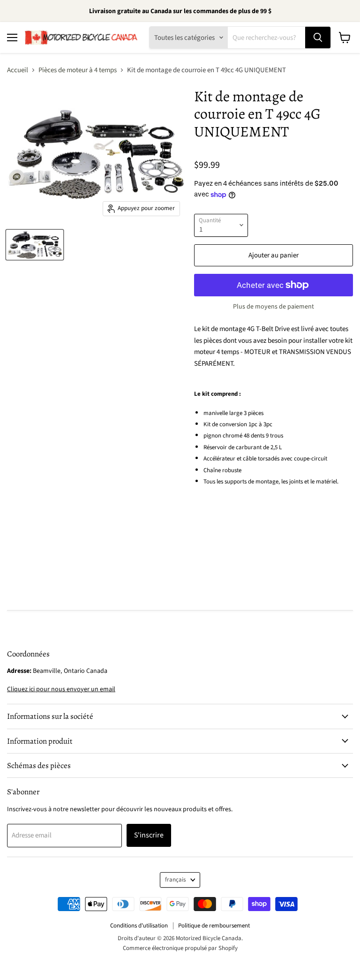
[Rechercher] (317, 37)
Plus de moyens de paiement (273, 306)
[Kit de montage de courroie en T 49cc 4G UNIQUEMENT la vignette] (34, 245)
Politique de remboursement (214, 925)
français (175, 879)
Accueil (17, 70)
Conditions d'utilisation (139, 925)
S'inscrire (149, 835)
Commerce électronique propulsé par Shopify (180, 948)
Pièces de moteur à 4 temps (77, 70)
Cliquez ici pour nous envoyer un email (61, 689)
